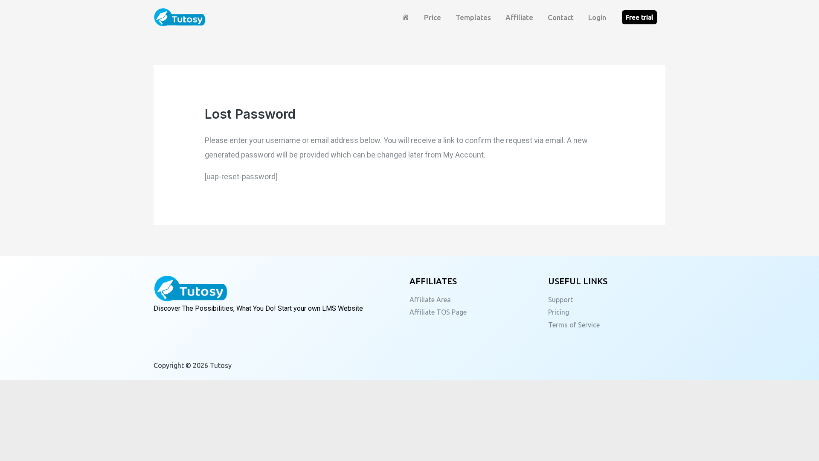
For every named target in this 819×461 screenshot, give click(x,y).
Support (560, 299)
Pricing (558, 312)
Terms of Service (574, 325)
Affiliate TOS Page (438, 312)
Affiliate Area (430, 299)
